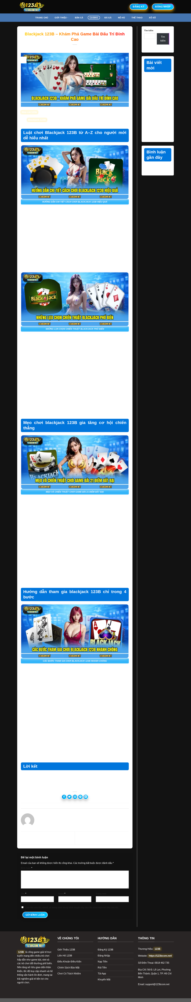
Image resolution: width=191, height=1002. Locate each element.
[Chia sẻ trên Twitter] (69, 796)
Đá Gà (107, 17)
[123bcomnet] (32, 7)
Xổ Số (152, 17)
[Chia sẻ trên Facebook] (64, 796)
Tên (23, 893)
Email (61, 893)
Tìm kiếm (148, 30)
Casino (94, 17)
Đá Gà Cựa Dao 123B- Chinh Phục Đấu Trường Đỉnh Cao (157, 93)
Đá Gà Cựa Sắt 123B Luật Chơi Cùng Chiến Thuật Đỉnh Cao (156, 81)
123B (21, 952)
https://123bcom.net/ (160, 956)
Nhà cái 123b (29, 112)
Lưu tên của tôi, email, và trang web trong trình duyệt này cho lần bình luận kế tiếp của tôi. (72, 907)
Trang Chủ (41, 17)
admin (91, 48)
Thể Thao (137, 17)
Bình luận (26, 868)
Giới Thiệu (61, 17)
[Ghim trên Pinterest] (80, 796)
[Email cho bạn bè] (75, 796)
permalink (100, 805)
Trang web (101, 893)
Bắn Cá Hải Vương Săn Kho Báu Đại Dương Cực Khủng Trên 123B (157, 119)
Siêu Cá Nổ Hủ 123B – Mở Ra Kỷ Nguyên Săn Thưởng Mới (156, 132)
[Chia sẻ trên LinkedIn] (85, 796)
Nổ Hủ (121, 17)
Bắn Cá (79, 17)
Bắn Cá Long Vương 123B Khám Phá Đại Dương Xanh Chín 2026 (157, 106)
